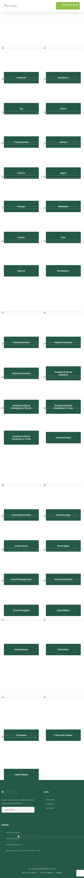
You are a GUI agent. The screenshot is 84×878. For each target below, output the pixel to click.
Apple (63, 173)
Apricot (21, 271)
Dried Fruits (25, 462)
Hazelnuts (22, 289)
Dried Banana (21, 649)
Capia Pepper (21, 774)
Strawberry (63, 271)
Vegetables (25, 674)
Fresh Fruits (26, 24)
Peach (63, 108)
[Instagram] (9, 818)
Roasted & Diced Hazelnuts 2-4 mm (21, 437)
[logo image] (10, 6)
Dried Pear (63, 649)
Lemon (21, 237)
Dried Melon (63, 610)
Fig (21, 108)
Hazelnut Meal (63, 437)
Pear (63, 237)
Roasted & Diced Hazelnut (63, 373)
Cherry (21, 173)
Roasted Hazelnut (21, 373)
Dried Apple (63, 546)
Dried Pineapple (21, 610)
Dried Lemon (21, 546)
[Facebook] (4, 818)
